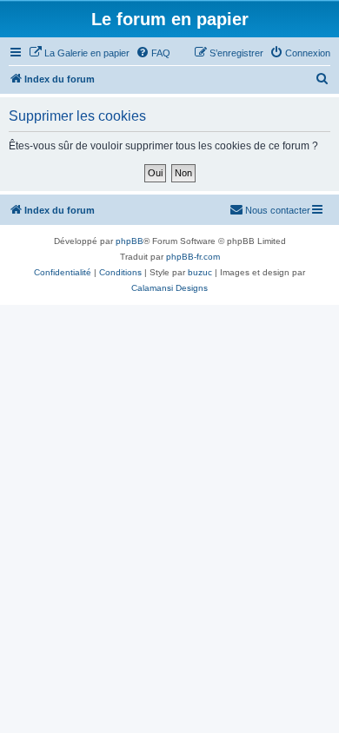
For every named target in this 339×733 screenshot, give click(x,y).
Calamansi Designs (169, 288)
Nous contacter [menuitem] (277, 210)
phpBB (129, 241)
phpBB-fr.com (193, 256)
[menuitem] (79, 53)
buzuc (200, 272)
